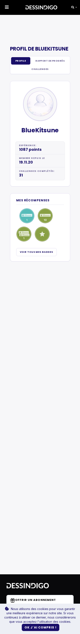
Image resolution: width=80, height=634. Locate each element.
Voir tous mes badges (36, 252)
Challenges (39, 69)
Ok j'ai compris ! (41, 627)
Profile (20, 60)
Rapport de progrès (50, 60)
